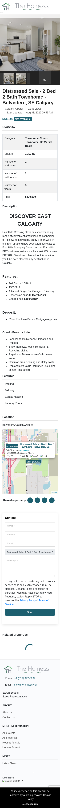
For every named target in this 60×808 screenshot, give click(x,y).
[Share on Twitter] (37, 500)
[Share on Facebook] (30, 500)
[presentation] (1, 78)
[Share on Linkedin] (44, 500)
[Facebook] (46, 777)
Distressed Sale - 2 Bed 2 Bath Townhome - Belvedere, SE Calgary (36, 447)
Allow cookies (30, 804)
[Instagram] (51, 777)
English (16, 780)
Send (30, 612)
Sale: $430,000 (33, 461)
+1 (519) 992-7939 (24, 678)
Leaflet (54, 492)
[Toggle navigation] (3, 15)
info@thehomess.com (25, 684)
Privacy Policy (28, 600)
